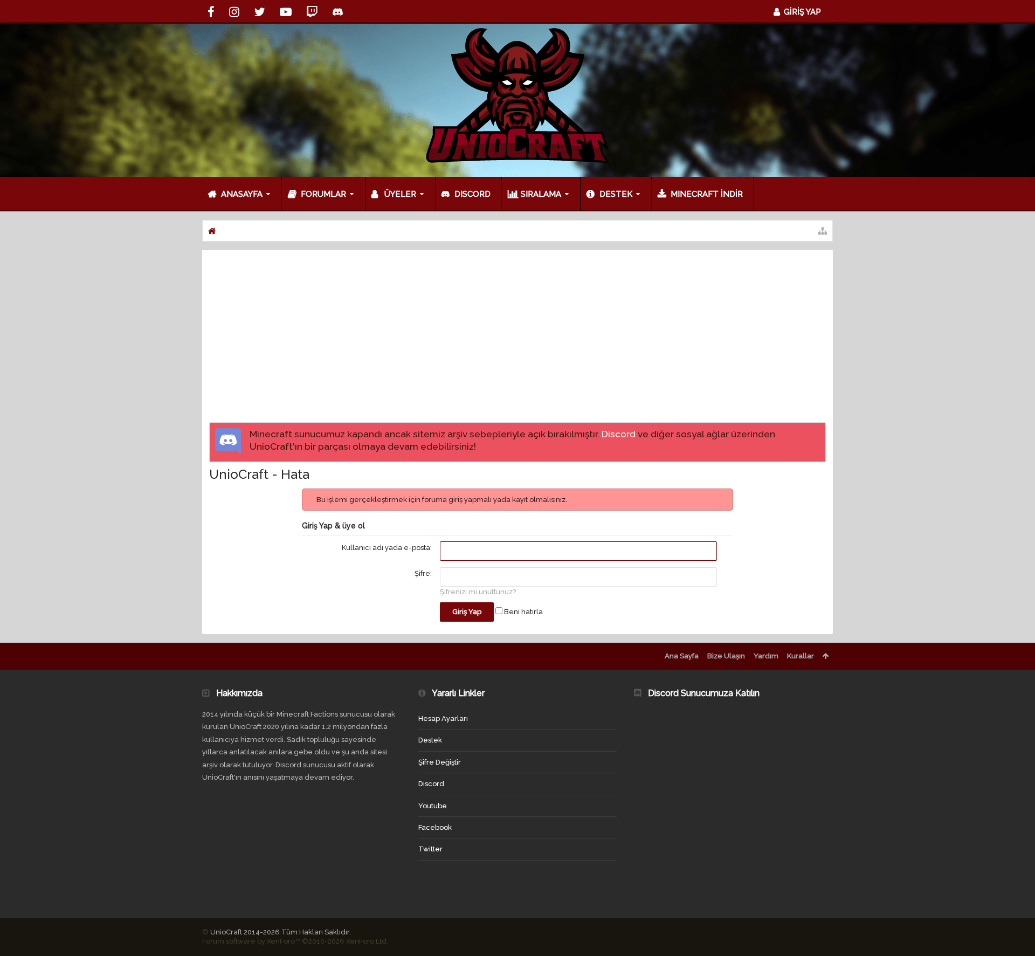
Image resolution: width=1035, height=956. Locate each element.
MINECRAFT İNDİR (707, 194)
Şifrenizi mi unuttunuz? (478, 592)
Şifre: (423, 573)
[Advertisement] (517, 338)
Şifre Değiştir (439, 762)
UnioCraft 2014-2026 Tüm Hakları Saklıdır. (280, 932)
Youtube (432, 806)
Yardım (766, 656)
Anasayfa (242, 194)
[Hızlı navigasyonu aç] (822, 231)
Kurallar (800, 656)
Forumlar (323, 194)
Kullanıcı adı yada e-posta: (387, 548)
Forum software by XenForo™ (295, 941)
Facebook (435, 827)
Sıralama (541, 194)
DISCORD (472, 194)
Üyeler (400, 194)
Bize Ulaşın (726, 656)
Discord (619, 434)
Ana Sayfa (682, 656)
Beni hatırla (522, 612)
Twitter (430, 849)
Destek (615, 194)
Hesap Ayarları (443, 718)
